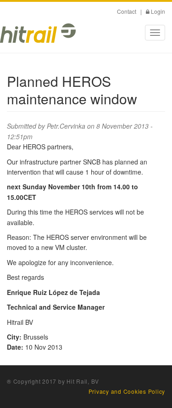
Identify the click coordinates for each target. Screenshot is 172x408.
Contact (126, 11)
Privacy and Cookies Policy (127, 391)
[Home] (38, 33)
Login (158, 11)
